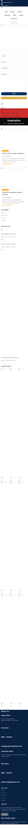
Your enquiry (4, 74)
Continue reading (6, 164)
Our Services (4, 795)
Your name (3, 55)
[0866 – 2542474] (3, 769)
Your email (3, 62)
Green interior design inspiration (13, 153)
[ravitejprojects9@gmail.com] (3, 743)
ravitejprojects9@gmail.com (11, 746)
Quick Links (4, 788)
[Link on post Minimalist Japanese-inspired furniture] (14, 177)
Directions (5, 728)
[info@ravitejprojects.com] (3, 779)
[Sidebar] (2, 826)
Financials (3, 800)
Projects (3, 798)
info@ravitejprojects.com (10, 782)
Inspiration (5, 150)
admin (10, 156)
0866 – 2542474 (6, 773)
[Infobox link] (14, 412)
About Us (3, 790)
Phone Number (4, 68)
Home (5, 123)
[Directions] (3, 724)
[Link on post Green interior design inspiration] (14, 138)
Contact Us (3, 793)
